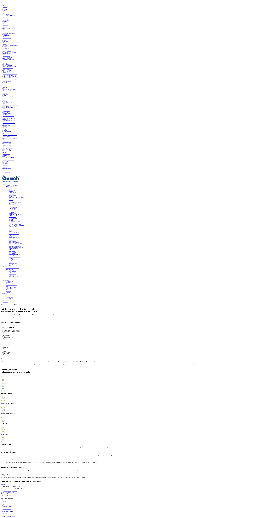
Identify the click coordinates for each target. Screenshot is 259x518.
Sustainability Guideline (8, 511)
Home (4, 5)
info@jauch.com (4, 493)
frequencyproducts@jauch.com (10, 491)
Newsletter (5, 8)
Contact (5, 7)
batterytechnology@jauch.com (7, 492)
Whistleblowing (6, 513)
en (3, 13)
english (7, 14)
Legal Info (5, 501)
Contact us (3, 484)
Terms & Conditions (7, 506)
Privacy (4, 504)
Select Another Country (11, 15)
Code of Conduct (7, 509)
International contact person (9, 516)
